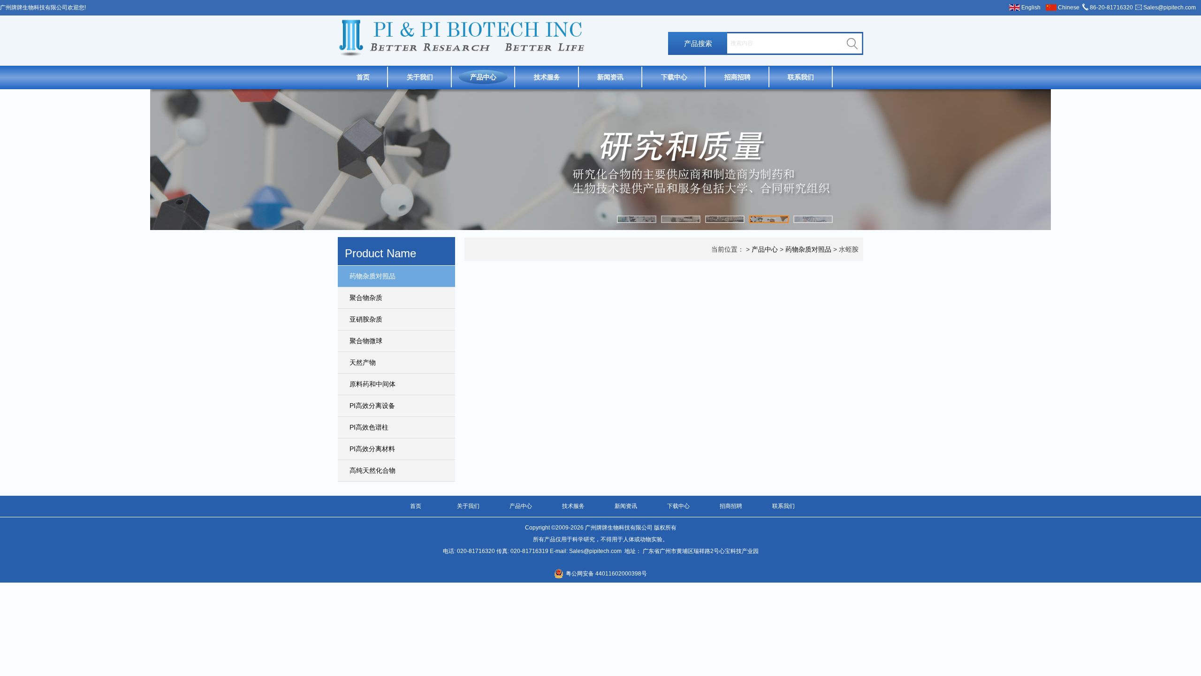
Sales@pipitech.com (1169, 7)
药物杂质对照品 (372, 276)
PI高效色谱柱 (369, 427)
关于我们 (420, 77)
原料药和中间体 (372, 384)
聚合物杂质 (366, 297)
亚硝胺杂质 (366, 319)
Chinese (1068, 7)
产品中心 (483, 77)
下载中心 (674, 77)
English (1031, 7)
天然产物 (363, 362)
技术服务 (547, 77)
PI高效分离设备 (372, 405)
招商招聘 (737, 77)
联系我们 (801, 77)
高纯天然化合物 (372, 470)
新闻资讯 (610, 77)
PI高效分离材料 (372, 449)
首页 (363, 77)
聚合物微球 (366, 341)
